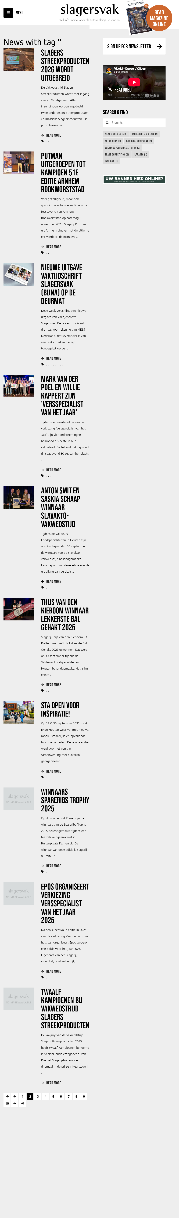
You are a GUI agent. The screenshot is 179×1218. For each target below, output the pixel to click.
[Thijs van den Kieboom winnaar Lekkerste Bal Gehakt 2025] (18, 609)
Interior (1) (111, 161)
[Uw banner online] (134, 179)
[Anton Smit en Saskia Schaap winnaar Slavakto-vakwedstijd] (18, 497)
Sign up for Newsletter (129, 46)
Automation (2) (113, 140)
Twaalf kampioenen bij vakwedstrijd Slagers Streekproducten (65, 1008)
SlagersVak (89, 9)
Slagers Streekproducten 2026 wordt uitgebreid (65, 65)
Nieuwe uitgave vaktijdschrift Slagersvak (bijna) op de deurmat (61, 284)
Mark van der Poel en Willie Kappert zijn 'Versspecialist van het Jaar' (62, 396)
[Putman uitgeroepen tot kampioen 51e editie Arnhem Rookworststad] (18, 162)
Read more (53, 135)
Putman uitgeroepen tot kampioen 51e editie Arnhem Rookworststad (63, 172)
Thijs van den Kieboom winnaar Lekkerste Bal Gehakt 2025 (65, 614)
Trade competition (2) (117, 154)
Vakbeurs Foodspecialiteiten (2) (122, 147)
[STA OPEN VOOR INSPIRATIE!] (18, 712)
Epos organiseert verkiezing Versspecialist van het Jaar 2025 (65, 903)
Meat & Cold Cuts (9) (116, 133)
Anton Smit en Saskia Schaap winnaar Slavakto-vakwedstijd (60, 507)
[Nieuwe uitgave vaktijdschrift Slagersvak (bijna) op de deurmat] (18, 274)
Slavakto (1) (140, 154)
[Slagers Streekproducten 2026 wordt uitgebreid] (18, 59)
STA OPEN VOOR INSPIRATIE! (60, 709)
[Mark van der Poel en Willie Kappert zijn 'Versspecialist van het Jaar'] (18, 386)
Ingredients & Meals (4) (145, 133)
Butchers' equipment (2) (139, 140)
